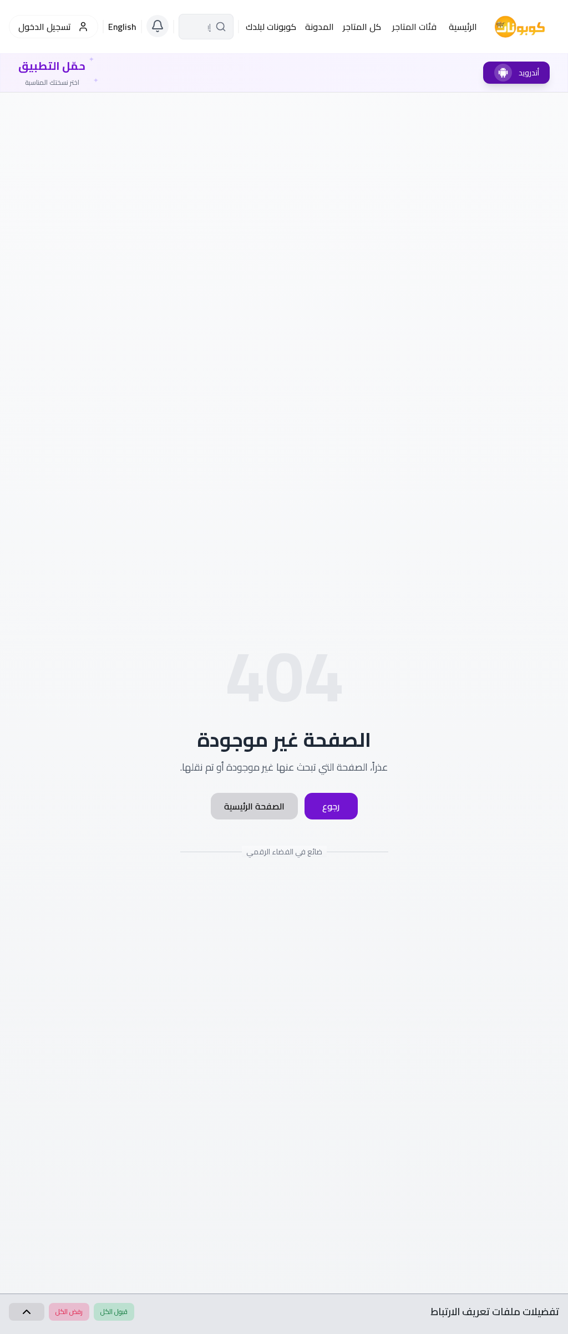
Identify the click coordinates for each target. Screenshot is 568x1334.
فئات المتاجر (414, 26)
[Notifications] (157, 26)
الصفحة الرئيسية (254, 806)
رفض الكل (69, 1311)
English (122, 26)
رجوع (330, 806)
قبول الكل (114, 1311)
